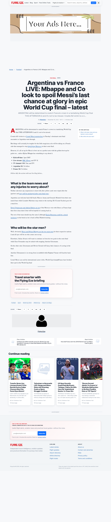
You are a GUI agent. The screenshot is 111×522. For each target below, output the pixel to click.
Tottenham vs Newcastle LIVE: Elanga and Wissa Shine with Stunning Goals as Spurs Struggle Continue (43, 387)
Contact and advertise (85, 450)
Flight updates (54, 450)
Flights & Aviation (58, 3)
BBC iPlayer (27, 160)
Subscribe (44, 289)
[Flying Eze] (17, 3)
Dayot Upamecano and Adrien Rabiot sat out (25, 208)
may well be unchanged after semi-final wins (34, 193)
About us (81, 447)
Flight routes (54, 458)
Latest (26, 3)
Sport (36, 3)
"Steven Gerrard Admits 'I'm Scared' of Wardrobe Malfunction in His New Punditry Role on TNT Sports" (90, 387)
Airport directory (55, 453)
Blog (31, 3)
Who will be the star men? (87, 136)
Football (19, 69)
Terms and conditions (85, 458)
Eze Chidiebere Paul (16, 400)
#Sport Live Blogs (47, 302)
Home (11, 69)
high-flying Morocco (35, 146)
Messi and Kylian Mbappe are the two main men (37, 231)
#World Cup (37, 302)
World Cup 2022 (27, 302)
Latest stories (54, 447)
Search (93, 2)
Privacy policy (82, 455)
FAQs (79, 453)
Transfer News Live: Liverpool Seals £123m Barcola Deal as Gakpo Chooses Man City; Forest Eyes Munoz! (18, 387)
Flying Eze (43, 119)
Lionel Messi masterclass (34, 136)
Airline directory (55, 455)
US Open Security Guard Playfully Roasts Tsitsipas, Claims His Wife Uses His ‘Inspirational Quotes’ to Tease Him (67, 387)
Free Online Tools (44, 3)
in (59, 123)
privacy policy (44, 293)
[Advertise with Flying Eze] (55, 23)
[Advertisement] (55, 54)
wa (63, 123)
